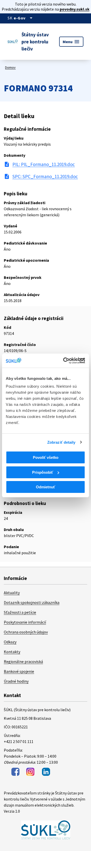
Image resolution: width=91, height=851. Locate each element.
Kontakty (12, 651)
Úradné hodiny (16, 681)
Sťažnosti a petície (20, 612)
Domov (10, 67)
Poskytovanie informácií (25, 622)
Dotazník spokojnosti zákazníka (31, 602)
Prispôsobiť (42, 472)
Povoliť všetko (45, 457)
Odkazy (10, 641)
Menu (71, 42)
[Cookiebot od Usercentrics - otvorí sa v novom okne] (64, 360)
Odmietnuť (45, 487)
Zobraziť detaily (61, 442)
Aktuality (12, 592)
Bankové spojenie (19, 671)
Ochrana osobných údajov (26, 631)
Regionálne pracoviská (23, 661)
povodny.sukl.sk (74, 9)
